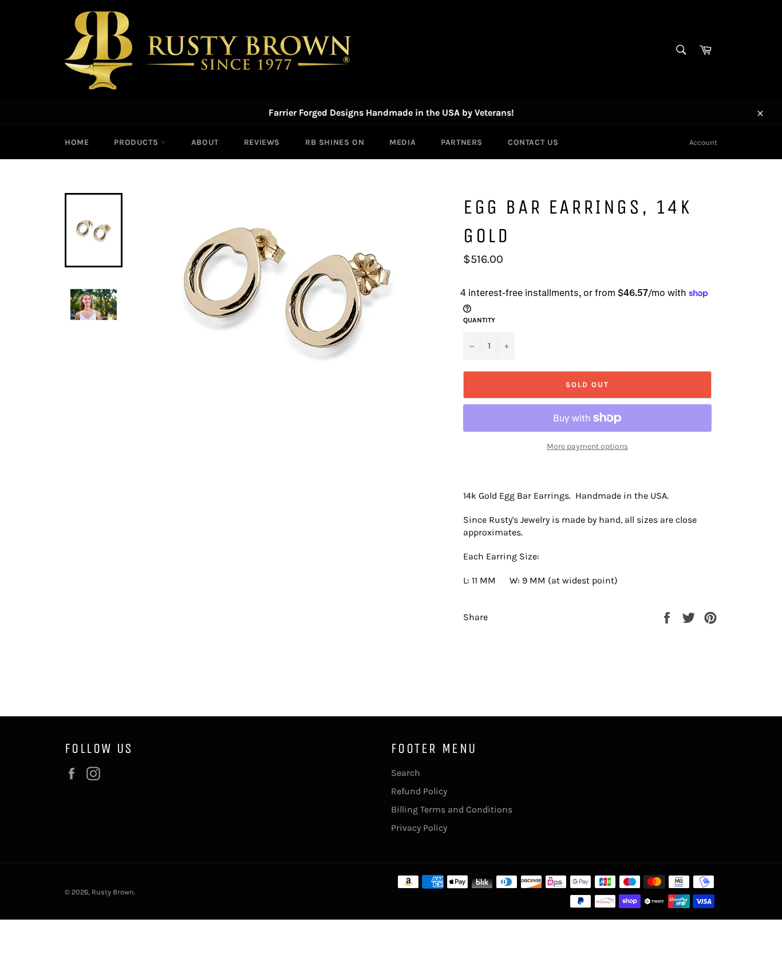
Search (405, 772)
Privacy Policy (419, 827)
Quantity (479, 320)
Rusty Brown (113, 892)
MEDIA (402, 142)
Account (703, 142)
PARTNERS (462, 142)
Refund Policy (419, 791)
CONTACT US (533, 142)
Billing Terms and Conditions (451, 809)
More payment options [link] (587, 446)
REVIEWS (262, 142)
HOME (77, 142)
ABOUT (205, 142)
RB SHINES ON (334, 142)
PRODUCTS (137, 142)
